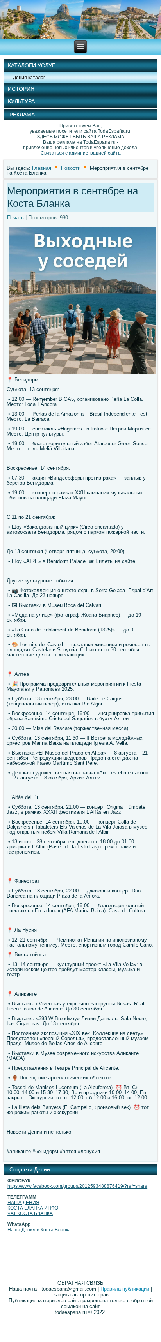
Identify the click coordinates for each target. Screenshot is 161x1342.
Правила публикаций (124, 1289)
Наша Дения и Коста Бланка (39, 1230)
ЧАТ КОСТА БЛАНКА (30, 1213)
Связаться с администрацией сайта (81, 153)
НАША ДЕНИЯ (23, 1202)
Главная (41, 168)
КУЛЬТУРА (21, 101)
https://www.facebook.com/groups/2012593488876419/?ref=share (77, 1186)
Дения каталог (29, 77)
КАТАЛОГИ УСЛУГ (31, 65)
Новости (70, 168)
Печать (15, 217)
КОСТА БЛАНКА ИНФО (32, 1208)
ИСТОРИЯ (21, 89)
